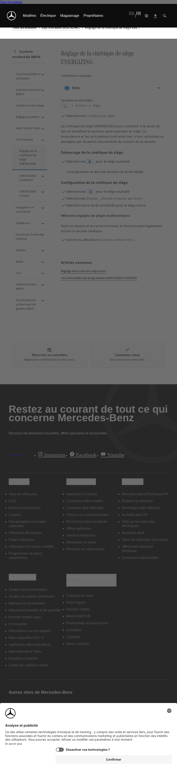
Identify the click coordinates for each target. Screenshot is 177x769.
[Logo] (11, 15)
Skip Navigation (11, 2)
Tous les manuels (24, 28)
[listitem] (29, 15)
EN (131, 13)
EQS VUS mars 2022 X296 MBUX (61, 28)
